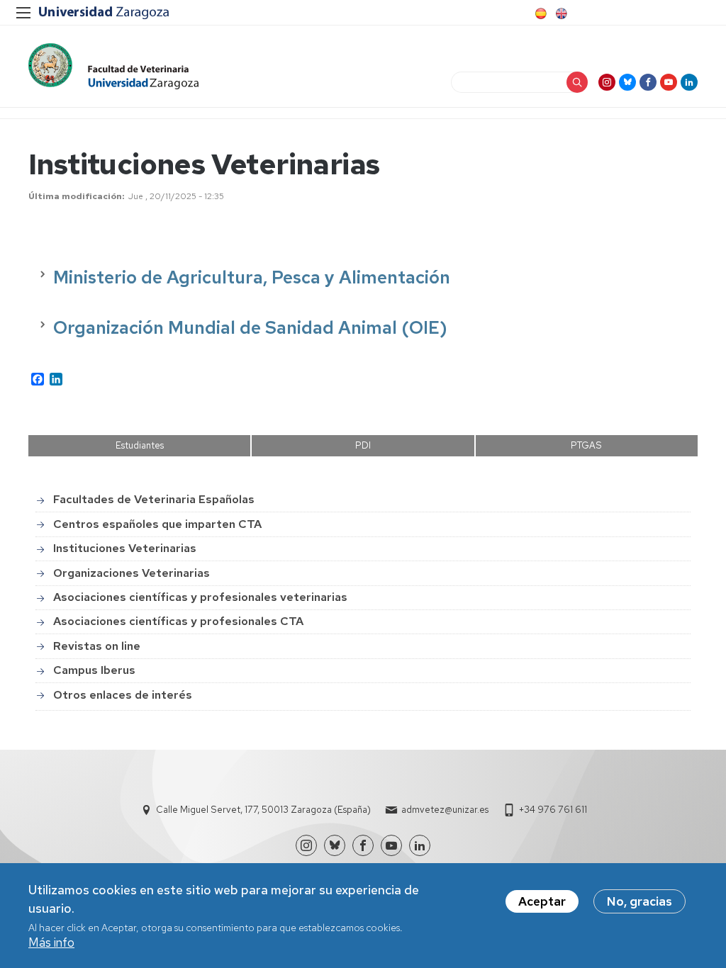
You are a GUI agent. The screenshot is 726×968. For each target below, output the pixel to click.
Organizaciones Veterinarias (131, 572)
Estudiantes (140, 445)
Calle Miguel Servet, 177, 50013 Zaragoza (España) (263, 810)
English (560, 13)
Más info (51, 942)
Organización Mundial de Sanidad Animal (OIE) (250, 327)
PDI (363, 445)
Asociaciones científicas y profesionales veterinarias (200, 597)
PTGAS (586, 445)
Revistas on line (96, 645)
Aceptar (542, 901)
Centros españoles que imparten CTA (157, 524)
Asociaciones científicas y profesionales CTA (178, 621)
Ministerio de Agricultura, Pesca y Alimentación (251, 277)
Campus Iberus (94, 670)
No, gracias (639, 901)
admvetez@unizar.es (444, 810)
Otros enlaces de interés (122, 694)
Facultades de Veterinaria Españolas (154, 499)
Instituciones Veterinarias (124, 548)
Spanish (539, 13)
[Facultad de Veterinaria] (113, 66)
